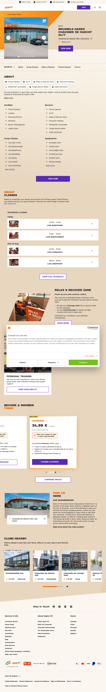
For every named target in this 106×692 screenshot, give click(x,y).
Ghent (72, 624)
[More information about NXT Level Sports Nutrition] (52, 663)
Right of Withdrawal (58, 681)
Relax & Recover (48, 67)
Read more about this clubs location (68, 527)
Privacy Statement (26, 681)
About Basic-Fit (43, 621)
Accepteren (83, 362)
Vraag (94, 7)
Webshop (8, 636)
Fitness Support (64, 67)
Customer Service (11, 621)
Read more (8, 98)
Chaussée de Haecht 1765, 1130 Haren (73, 38)
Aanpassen (52, 362)
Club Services (10, 645)
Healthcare (41, 636)
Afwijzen (23, 362)
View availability (27, 389)
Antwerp (73, 621)
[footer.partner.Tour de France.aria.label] (13, 664)
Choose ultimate (50, 462)
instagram (65, 606)
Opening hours (10, 627)
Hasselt (73, 630)
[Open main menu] (100, 7)
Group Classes (32, 67)
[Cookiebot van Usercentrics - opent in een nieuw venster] (89, 328)
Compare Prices (53, 480)
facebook (53, 606)
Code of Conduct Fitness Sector (16, 686)
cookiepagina (61, 343)
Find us (77, 67)
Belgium (73, 633)
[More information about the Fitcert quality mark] (27, 664)
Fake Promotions (44, 633)
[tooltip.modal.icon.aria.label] (19, 109)
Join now (66, 48)
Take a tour (50, 165)
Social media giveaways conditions (17, 651)
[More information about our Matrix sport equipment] (39, 664)
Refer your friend (11, 654)
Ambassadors (10, 642)
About (20, 67)
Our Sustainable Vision (46, 630)
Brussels (73, 627)
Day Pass (8, 630)
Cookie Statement (11, 681)
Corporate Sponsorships (46, 627)
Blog (6, 639)
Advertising (9, 633)
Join (84, 7)
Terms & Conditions (74, 681)
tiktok (71, 606)
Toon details (89, 356)
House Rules (9, 624)
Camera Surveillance (41, 681)
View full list (10, 169)
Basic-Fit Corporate (45, 624)
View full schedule (53, 277)
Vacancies (8, 648)
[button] (8, 38)
